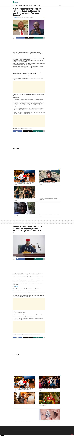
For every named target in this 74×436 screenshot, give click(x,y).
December (18, 334)
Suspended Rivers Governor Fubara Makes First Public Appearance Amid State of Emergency (27, 288)
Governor (26, 334)
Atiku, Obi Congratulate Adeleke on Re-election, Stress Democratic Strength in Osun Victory (27, 72)
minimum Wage (31, 334)
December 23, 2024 (20, 17)
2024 (15, 334)
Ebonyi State (22, 334)
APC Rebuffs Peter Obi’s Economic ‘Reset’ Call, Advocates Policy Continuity (24, 73)
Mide (16, 17)
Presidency (22, 128)
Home (13, 5)
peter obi (19, 128)
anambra (16, 128)
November (35, 334)
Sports (30, 5)
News (16, 5)
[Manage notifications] (72, 434)
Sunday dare (27, 128)
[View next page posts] (29, 75)
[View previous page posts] (28, 75)
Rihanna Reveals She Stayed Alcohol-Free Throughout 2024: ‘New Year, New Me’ (25, 290)
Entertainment (25, 5)
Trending (20, 5)
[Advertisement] (40, 2)
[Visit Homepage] (15, 2)
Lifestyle (34, 5)
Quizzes (39, 5)
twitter (31, 128)
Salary (38, 334)
